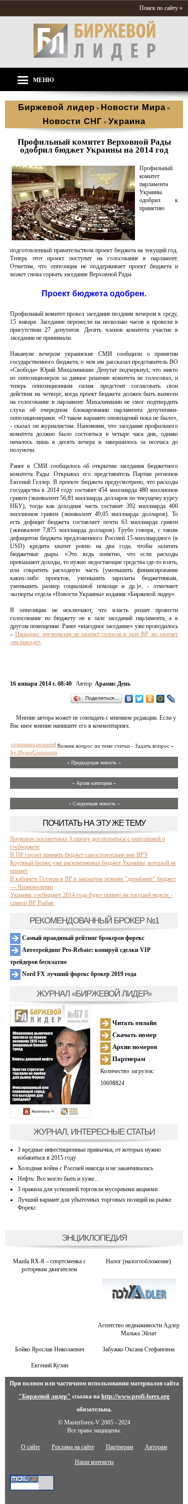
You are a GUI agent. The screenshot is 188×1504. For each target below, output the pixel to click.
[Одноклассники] (150, 698)
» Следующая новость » (94, 803)
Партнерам (128, 1059)
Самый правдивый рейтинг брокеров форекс (82, 937)
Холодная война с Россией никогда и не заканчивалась (85, 1168)
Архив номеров (134, 1047)
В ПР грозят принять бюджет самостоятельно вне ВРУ (79, 854)
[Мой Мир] (160, 698)
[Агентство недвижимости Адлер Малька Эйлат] (138, 1317)
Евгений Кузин (49, 1365)
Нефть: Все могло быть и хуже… (59, 1178)
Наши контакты (94, 1461)
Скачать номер (133, 1035)
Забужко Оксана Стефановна (138, 1349)
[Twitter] (139, 698)
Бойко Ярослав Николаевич (49, 1349)
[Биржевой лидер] (94, 59)
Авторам (156, 1446)
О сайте (30, 1446)
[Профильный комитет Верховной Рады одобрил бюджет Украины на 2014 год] (72, 238)
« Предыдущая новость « (94, 762)
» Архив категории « (94, 783)
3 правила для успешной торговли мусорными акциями (87, 1189)
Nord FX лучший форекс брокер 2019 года (78, 973)
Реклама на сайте (73, 1446)
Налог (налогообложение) (138, 1261)
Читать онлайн (133, 1023)
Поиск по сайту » (160, 8)
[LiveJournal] (171, 698)
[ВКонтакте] (129, 698)
